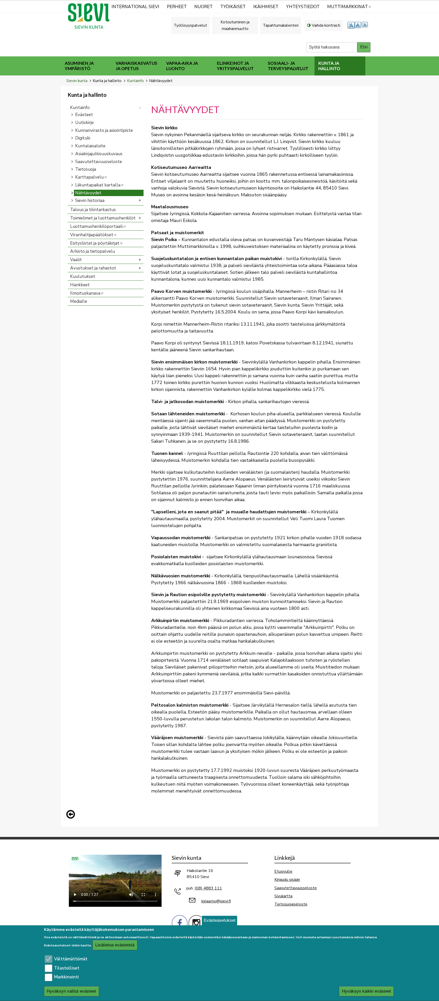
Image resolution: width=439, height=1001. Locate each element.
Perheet (177, 7)
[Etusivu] (91, 16)
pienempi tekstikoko (365, 25)
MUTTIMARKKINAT (347, 7)
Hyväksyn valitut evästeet (71, 991)
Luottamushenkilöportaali (96, 226)
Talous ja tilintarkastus (93, 210)
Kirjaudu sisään (287, 879)
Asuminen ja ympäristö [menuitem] (79, 65)
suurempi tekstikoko (351, 25)
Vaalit (76, 260)
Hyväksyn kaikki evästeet (366, 991)
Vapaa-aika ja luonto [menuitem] (182, 65)
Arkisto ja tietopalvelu (92, 251)
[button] (71, 814)
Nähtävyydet (88, 193)
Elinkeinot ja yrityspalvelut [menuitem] (235, 65)
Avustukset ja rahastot (93, 268)
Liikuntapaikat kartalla (97, 185)
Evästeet (84, 115)
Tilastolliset (66, 968)
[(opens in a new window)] (179, 922)
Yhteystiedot (303, 7)
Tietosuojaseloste (290, 904)
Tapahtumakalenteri (281, 25)
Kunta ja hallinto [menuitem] (329, 65)
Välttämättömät (70, 959)
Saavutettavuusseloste (98, 162)
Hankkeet (80, 285)
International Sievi (135, 7)
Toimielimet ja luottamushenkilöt (103, 218)
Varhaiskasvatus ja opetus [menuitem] (136, 65)
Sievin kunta (76, 80)
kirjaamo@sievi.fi (216, 901)
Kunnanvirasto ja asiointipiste (104, 130)
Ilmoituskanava (85, 293)
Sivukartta (283, 896)
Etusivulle (283, 871)
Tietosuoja (85, 169)
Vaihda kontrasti (326, 25)
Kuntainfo (135, 80)
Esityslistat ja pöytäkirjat (94, 243)
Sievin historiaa (89, 200)
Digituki (82, 138)
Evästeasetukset (220, 920)
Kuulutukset (82, 276)
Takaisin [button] (71, 815)
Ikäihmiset (265, 7)
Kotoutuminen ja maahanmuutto (235, 25)
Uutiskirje (84, 122)
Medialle (78, 301)
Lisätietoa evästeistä (114, 945)
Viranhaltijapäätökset (91, 235)
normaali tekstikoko (358, 25)
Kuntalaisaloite (90, 146)
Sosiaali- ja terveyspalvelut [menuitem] (288, 65)
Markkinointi (66, 977)
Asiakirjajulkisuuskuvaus (98, 154)
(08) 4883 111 (208, 888)
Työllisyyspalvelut (190, 25)
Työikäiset (233, 7)
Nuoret (203, 7)
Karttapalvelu (89, 177)
